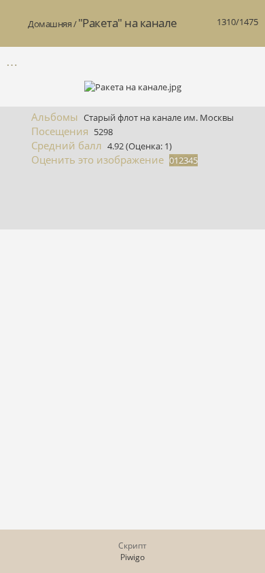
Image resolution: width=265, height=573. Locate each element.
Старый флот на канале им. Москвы (159, 117)
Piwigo (132, 557)
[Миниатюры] (189, 61)
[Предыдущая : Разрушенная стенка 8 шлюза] (218, 61)
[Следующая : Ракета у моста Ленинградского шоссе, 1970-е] (246, 61)
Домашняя (49, 24)
